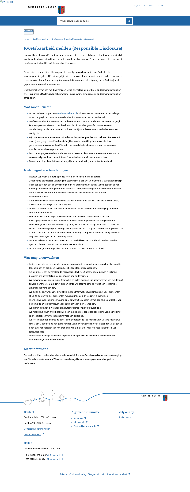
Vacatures (80, 418)
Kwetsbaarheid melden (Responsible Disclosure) (73, 39)
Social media (125, 417)
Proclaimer (112, 474)
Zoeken (129, 21)
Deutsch (160, 6)
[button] (6, 2)
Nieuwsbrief (81, 422)
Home (26, 39)
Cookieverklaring (77, 474)
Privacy (63, 474)
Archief (125, 474)
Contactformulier (34, 434)
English (137, 6)
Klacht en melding (40, 39)
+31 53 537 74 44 (54, 459)
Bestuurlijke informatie (86, 426)
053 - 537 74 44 (55, 455)
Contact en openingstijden (37, 428)
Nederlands (148, 6)
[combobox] (92, 21)
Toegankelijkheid (96, 474)
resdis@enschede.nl (67, 113)
